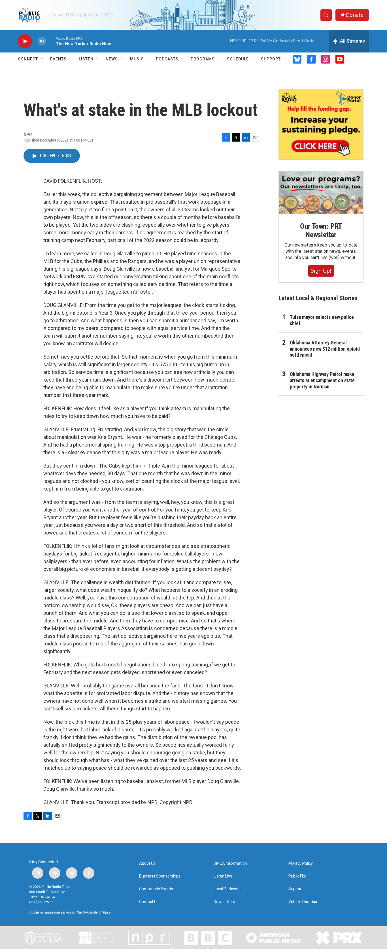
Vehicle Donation (303, 902)
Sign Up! (321, 270)
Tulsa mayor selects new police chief (322, 320)
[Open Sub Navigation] (42, 59)
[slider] (51, 41)
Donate (354, 15)
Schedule (238, 59)
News (112, 59)
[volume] (42, 41)
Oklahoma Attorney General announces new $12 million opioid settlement (325, 349)
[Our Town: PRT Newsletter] (321, 192)
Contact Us (149, 902)
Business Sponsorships (159, 876)
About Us (147, 863)
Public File (297, 876)
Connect (28, 59)
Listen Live (223, 876)
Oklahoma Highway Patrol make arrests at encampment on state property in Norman (322, 380)
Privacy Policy (300, 863)
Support (271, 59)
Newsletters (224, 902)
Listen (86, 59)
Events (58, 59)
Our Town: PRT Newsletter (321, 230)
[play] (24, 41)
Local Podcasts (227, 889)
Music (137, 59)
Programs (203, 59)
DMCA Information (230, 863)
